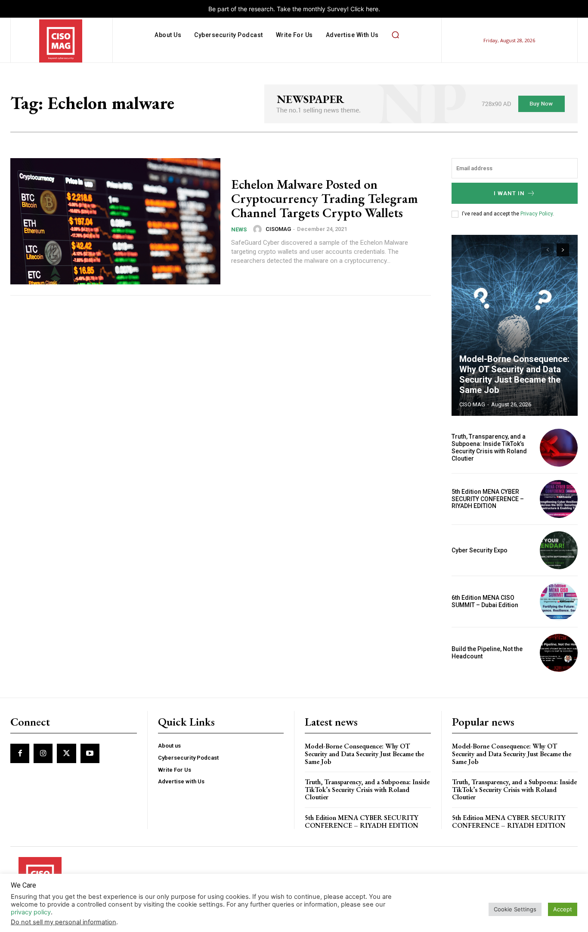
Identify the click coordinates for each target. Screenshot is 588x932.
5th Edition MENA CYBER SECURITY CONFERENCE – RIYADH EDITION (488, 499)
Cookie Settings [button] (515, 909)
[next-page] (563, 249)
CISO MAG (472, 404)
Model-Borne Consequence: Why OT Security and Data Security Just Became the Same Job (514, 374)
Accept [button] (562, 909)
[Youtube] (89, 753)
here (372, 8)
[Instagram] (43, 753)
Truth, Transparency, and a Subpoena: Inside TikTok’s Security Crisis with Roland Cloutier (489, 447)
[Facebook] (19, 753)
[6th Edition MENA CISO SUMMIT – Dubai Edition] (559, 601)
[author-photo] (258, 229)
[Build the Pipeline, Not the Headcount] (559, 653)
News (239, 229)
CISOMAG (278, 229)
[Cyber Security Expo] (559, 550)
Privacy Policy (536, 214)
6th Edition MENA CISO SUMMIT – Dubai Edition (485, 601)
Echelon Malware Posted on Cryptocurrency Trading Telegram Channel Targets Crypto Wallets (324, 198)
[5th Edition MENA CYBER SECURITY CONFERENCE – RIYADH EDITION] (559, 499)
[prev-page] (547, 249)
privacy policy (31, 912)
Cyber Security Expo (480, 550)
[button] (395, 35)
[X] (66, 753)
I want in (509, 193)
